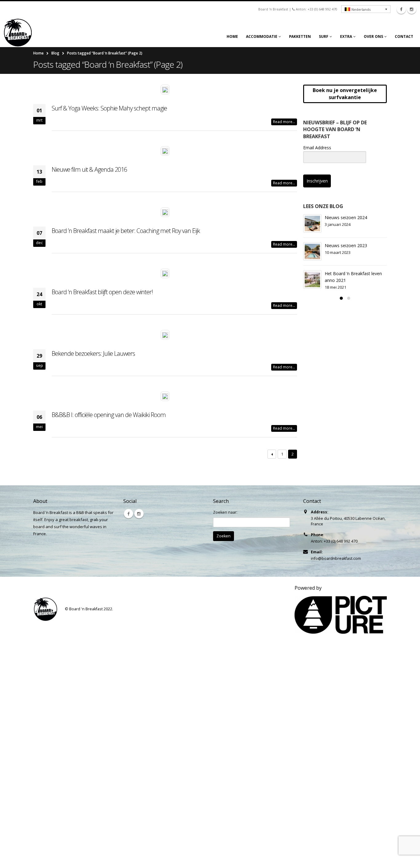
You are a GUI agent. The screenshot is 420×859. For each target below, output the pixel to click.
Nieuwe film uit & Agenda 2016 (89, 169)
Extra (346, 36)
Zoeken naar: (225, 512)
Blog (55, 53)
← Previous (271, 454)
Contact (404, 36)
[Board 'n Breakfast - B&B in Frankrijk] (20, 32)
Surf (323, 36)
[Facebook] (401, 9)
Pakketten (300, 36)
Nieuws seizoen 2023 (346, 245)
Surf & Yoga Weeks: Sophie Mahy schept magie (109, 108)
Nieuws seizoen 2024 (346, 217)
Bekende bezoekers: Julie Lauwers (93, 353)
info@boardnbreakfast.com (336, 558)
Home (232, 36)
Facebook (128, 513)
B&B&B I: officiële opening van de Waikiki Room (109, 415)
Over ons (373, 36)
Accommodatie (261, 36)
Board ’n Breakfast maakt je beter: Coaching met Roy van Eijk (126, 231)
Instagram (139, 513)
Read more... (284, 121)
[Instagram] (411, 9)
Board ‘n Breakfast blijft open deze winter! (102, 292)
